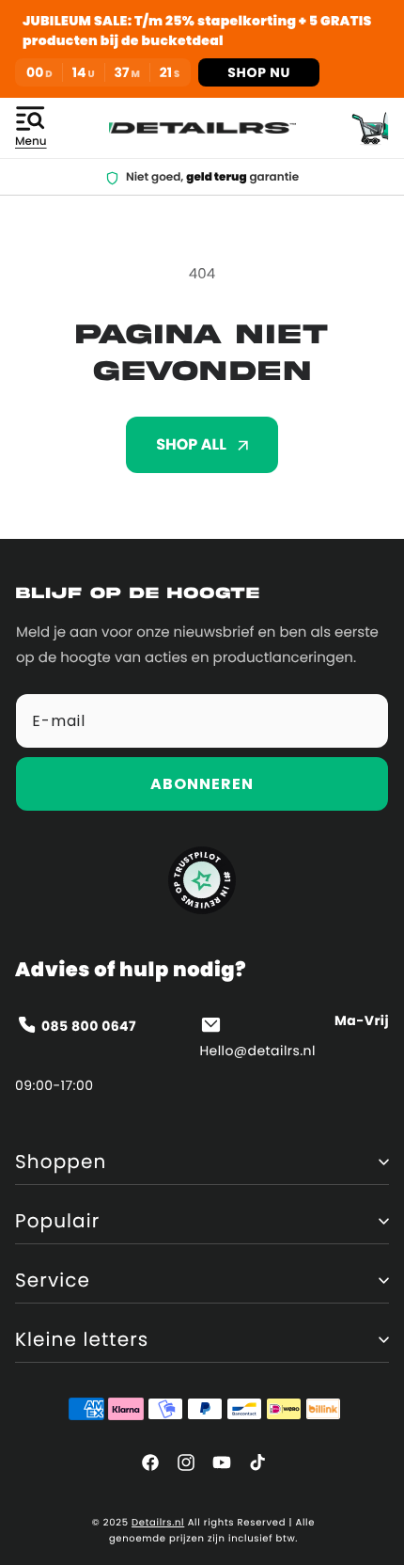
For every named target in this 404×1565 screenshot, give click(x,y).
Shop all (191, 444)
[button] (31, 127)
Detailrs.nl (158, 1522)
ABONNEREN (202, 784)
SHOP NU (258, 72)
